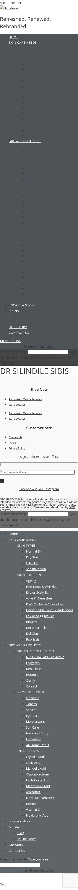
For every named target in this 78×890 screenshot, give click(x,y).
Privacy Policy (17, 448)
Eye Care (32, 715)
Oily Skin (32, 563)
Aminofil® (33, 792)
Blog (20, 833)
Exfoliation (33, 739)
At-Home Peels (37, 745)
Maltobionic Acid (38, 786)
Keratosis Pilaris (38, 627)
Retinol (31, 803)
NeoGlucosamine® (40, 797)
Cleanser (32, 698)
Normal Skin (34, 551)
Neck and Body (37, 733)
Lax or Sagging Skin (40, 616)
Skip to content (10, 3)
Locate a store (20, 821)
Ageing (31, 580)
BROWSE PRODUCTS (25, 645)
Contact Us (15, 437)
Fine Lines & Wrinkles (41, 586)
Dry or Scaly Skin (38, 592)
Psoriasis (33, 639)
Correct (31, 686)
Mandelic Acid (36, 768)
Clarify (30, 680)
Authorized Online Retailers (25, 399)
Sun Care (32, 727)
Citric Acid (33, 762)
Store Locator (17, 405)
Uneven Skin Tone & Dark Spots (49, 610)
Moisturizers (35, 721)
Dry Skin (32, 557)
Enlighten (33, 663)
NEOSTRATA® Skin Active (45, 657)
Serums (31, 709)
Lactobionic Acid (38, 780)
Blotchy (31, 621)
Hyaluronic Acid (37, 815)
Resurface (33, 668)
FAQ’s (12, 443)
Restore (32, 674)
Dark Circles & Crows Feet (45, 604)
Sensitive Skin (36, 569)
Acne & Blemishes (39, 598)
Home (13, 533)
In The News (26, 839)
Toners (31, 704)
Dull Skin (32, 633)
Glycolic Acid (35, 756)
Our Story (16, 844)
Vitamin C (33, 809)
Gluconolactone (37, 774)
